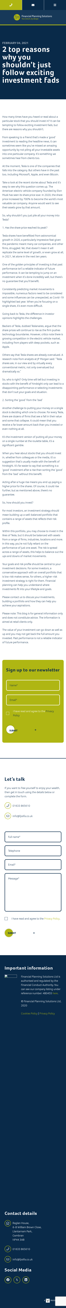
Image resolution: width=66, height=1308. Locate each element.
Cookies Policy (29, 1013)
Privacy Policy (52, 918)
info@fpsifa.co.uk (23, 816)
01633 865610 (21, 806)
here (55, 993)
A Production (52, 1300)
